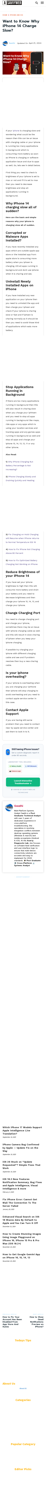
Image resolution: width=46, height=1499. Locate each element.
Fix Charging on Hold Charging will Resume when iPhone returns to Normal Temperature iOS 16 (22, 538)
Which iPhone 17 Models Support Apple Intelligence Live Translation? (22, 1130)
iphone (16, 130)
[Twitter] (19, 1393)
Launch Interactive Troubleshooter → (23, 782)
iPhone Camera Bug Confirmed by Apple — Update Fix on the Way (21, 1147)
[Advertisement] (23, 105)
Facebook (11, 1393)
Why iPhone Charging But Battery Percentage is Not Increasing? (19, 466)
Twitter (25, 1393)
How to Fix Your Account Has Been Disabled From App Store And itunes (12, 1322)
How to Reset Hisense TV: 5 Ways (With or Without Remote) (22, 1477)
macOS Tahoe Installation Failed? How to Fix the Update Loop (21, 1374)
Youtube (38, 1393)
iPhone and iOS (16, 15)
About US (23, 1388)
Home (5, 15)
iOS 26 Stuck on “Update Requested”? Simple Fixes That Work (22, 1164)
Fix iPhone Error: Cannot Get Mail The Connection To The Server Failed (20, 1202)
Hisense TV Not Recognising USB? (18, 1488)
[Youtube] (31, 1393)
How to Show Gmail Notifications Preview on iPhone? (36, 1322)
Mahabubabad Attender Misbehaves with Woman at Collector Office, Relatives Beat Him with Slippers (21, 1347)
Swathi (12, 43)
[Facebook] (4, 1393)
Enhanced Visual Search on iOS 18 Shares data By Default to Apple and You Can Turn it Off (21, 1219)
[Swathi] (5, 43)
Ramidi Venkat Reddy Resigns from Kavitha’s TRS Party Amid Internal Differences (19, 1361)
